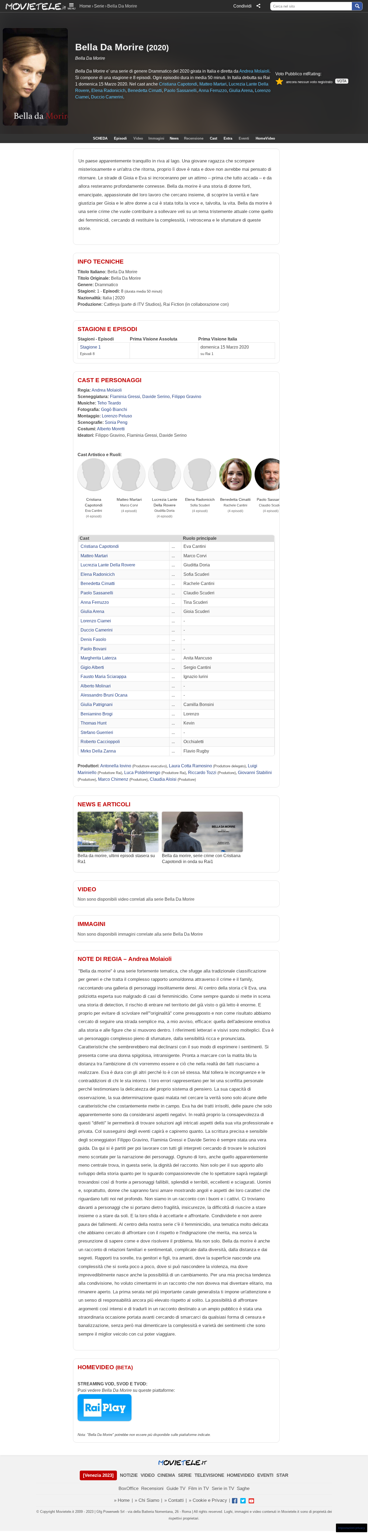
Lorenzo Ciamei (96, 621)
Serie (99, 6)
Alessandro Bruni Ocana (104, 695)
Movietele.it (33, 6)
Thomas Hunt (93, 723)
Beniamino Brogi (97, 714)
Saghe (243, 1488)
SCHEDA (100, 138)
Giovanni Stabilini (255, 772)
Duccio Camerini (107, 97)
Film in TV (198, 1488)
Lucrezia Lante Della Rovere (164, 502)
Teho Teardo (109, 403)
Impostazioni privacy (351, 1528)
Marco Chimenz (113, 779)
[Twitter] (243, 1500)
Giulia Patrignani (97, 704)
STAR (282, 1475)
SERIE (185, 1475)
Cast (213, 138)
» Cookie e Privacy (208, 1500)
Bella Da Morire (109, 47)
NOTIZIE (129, 1475)
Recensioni (152, 1488)
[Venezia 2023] (98, 1475)
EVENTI (265, 1475)
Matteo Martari (213, 84)
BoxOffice (128, 1488)
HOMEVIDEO (240, 1475)
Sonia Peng (116, 422)
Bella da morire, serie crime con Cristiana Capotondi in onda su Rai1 (201, 858)
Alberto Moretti (111, 429)
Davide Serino (156, 396)
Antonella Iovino (115, 766)
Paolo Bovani (93, 649)
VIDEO (148, 1475)
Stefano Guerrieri (97, 732)
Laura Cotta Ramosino (190, 766)
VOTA (341, 81)
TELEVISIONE (209, 1475)
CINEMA (166, 1475)
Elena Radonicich (108, 90)
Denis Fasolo (93, 639)
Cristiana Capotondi (178, 84)
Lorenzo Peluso (117, 416)
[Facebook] (234, 1500)
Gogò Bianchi (114, 409)
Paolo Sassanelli (180, 90)
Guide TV (175, 1488)
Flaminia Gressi (125, 396)
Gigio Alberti (92, 667)
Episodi (120, 138)
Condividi (242, 6)
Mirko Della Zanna (98, 751)
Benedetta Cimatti (145, 90)
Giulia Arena (241, 90)
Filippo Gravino (186, 396)
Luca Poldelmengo (142, 772)
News (174, 138)
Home (85, 6)
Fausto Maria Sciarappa (103, 676)
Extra (228, 138)
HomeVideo (265, 138)
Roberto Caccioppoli (100, 741)
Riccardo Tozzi (202, 772)
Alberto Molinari (96, 686)
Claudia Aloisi (163, 779)
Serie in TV (223, 1488)
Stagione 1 (90, 347)
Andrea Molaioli (254, 71)
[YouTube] (251, 1500)
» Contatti (174, 1500)
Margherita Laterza (98, 658)
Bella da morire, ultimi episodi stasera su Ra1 (116, 858)
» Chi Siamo (147, 1500)
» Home (122, 1500)
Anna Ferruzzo (213, 90)
